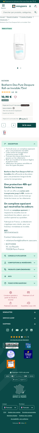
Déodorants (3, 20)
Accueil (2, 17)
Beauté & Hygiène (12, 17)
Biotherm (5, 80)
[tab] (19, 312)
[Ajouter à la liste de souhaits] (15, 97)
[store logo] (19, 9)
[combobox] (19, 12)
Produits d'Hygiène (26, 17)
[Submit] (35, 12)
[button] (17, 71)
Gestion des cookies (14, 412)
